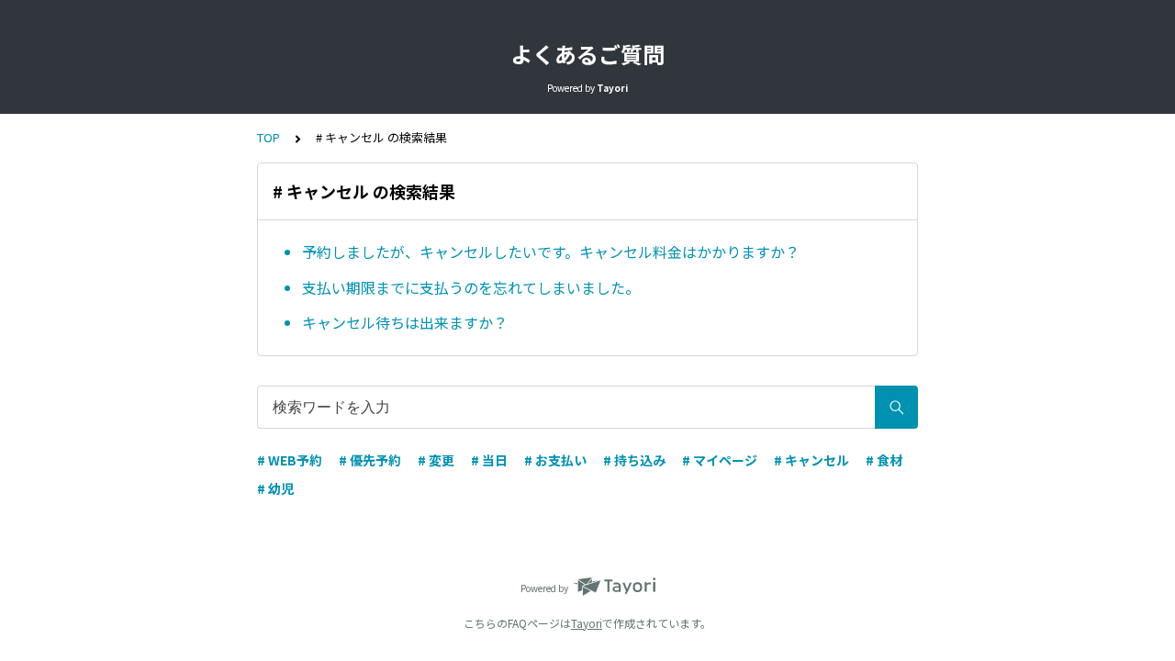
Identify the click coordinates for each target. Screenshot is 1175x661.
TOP (268, 137)
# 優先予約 (370, 460)
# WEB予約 (289, 460)
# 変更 (436, 460)
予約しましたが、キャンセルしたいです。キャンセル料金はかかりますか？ (551, 252)
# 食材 (884, 460)
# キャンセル (811, 460)
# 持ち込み (634, 460)
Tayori (586, 623)
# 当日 (489, 460)
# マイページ (719, 460)
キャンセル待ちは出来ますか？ (405, 322)
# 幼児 (275, 488)
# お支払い (555, 460)
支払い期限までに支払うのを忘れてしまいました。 (471, 287)
